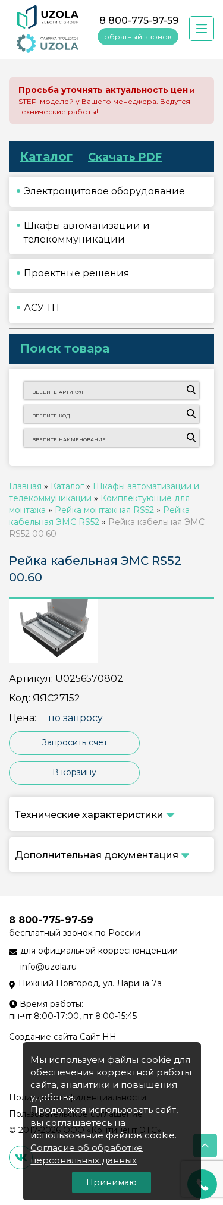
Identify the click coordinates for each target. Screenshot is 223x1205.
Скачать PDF (125, 156)
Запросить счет (75, 742)
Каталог (46, 156)
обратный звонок (138, 36)
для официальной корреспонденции (99, 950)
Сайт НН (98, 1036)
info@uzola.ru (48, 966)
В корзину (74, 772)
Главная (25, 486)
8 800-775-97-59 (138, 20)
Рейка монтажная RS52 (104, 510)
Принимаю (111, 1182)
